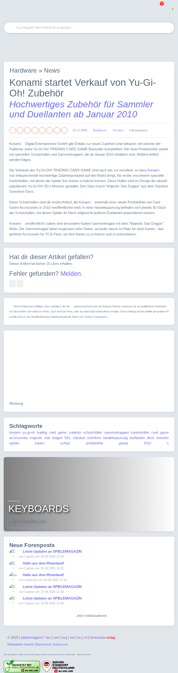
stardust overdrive (87, 438)
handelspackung (115, 438)
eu (79, 637)
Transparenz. (100, 316)
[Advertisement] (89, 47)
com (56, 637)
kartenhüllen (140, 432)
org (64, 637)
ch (85, 637)
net (72, 637)
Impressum (60, 644)
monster (162, 438)
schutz (65, 443)
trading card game (52, 432)
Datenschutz (43, 644)
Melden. (71, 273)
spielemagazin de (35, 637)
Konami (15, 144)
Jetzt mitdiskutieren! (91, 616)
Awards (29, 644)
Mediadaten (15, 644)
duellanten (137, 438)
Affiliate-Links (42, 306)
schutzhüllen (92, 432)
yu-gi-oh (28, 432)
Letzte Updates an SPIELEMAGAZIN (52, 551)
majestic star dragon (46, 438)
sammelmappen (116, 432)
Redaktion (99, 130)
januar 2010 (135, 443)
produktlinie (94, 443)
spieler (14, 443)
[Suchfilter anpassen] (152, 27)
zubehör (75, 432)
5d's (67, 438)
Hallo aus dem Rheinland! (43, 563)
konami (14, 432)
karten (39, 443)
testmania (102, 637)
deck (150, 438)
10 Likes (117, 130)
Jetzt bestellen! (29, 522)
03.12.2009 (80, 130)
